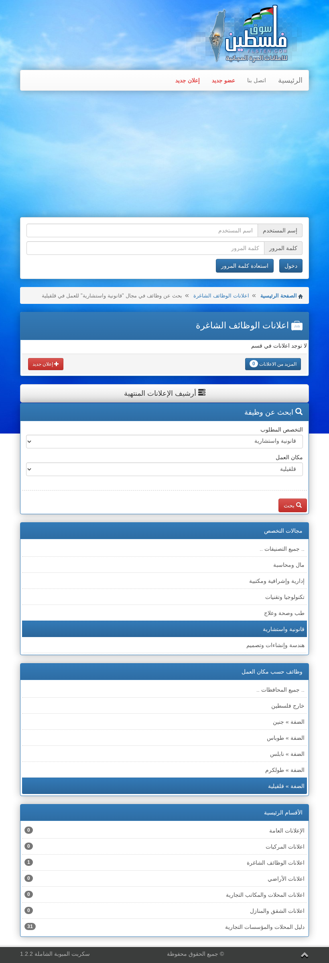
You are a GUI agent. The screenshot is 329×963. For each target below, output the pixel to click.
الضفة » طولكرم (285, 770)
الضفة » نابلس (287, 754)
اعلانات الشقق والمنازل (166, 911)
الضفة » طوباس (286, 738)
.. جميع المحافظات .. (280, 689)
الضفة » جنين (289, 722)
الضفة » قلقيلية (286, 786)
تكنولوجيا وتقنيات (285, 597)
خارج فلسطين (288, 705)
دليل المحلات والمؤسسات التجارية (166, 927)
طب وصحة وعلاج (284, 613)
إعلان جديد (187, 80)
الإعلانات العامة (166, 830)
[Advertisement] (164, 155)
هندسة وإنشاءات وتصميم (275, 645)
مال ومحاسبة (289, 565)
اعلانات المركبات (166, 846)
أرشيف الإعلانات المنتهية (161, 393)
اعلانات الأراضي (166, 878)
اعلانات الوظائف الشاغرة (221, 296)
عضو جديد (223, 80)
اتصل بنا (256, 80)
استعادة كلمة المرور (244, 266)
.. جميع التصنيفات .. (282, 549)
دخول (290, 266)
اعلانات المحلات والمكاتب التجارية (166, 895)
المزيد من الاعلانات (274, 364)
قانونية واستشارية (284, 629)
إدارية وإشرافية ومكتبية (277, 581)
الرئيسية (290, 80)
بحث (290, 505)
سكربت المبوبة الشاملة (62, 954)
